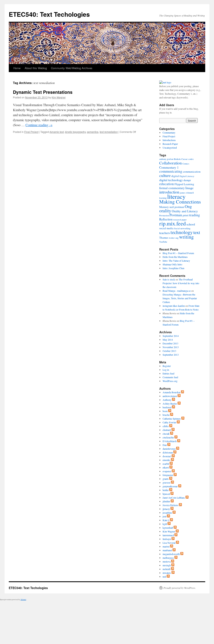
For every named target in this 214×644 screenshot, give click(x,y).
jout (164, 516)
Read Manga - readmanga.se (177, 290)
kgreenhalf (168, 527)
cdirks (166, 426)
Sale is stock (169, 279)
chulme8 (167, 429)
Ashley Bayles (170, 403)
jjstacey (166, 508)
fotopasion (168, 475)
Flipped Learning (184, 184)
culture (165, 175)
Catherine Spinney (172, 418)
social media (166, 228)
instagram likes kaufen (174, 305)
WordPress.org (170, 381)
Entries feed (168, 373)
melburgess (168, 557)
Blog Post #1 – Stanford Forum (178, 253)
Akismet (23, 599)
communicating (170, 171)
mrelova (167, 561)
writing (186, 236)
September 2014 (171, 335)
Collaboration (170, 162)
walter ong (173, 237)
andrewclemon (170, 396)
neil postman (176, 207)
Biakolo (177, 159)
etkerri (166, 467)
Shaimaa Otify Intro (172, 264)
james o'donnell (187, 192)
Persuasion (164, 215)
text (196, 232)
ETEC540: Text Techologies (49, 14)
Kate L (166, 520)
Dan (165, 445)
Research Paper (170, 143)
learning (163, 197)
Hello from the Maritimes (175, 256)
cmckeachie (168, 437)
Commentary (169, 132)
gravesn (166, 482)
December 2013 (170, 343)
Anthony (167, 399)
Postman (175, 215)
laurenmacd (168, 535)
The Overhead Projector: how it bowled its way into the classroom (181, 283)
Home (16, 68)
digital (175, 176)
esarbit (166, 463)
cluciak (166, 433)
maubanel (167, 550)
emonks (166, 460)
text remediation (109, 132)
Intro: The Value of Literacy (176, 260)
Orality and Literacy (185, 211)
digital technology (171, 180)
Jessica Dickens (170, 505)
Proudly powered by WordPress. (179, 587)
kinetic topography (75, 132)
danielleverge (169, 448)
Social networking (182, 228)
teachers (164, 233)
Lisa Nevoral (169, 542)
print (185, 215)
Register (167, 366)
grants (166, 478)
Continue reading (38, 125)
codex (191, 159)
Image (189, 188)
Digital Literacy (187, 176)
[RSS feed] (182, 392)
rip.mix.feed (172, 223)
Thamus (163, 237)
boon (165, 411)
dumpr (187, 180)
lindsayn (167, 539)
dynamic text (57, 132)
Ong (188, 206)
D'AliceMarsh (170, 441)
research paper (180, 219)
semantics (92, 132)
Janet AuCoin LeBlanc (174, 497)
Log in (166, 369)
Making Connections (180, 201)
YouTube (163, 241)
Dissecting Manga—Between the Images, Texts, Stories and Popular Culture (180, 298)
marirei (166, 546)
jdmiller (166, 501)
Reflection (166, 219)
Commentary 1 (169, 167)
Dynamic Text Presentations (43, 92)
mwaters (167, 572)
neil (164, 576)
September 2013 (171, 354)
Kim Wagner (59, 97)
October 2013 (169, 351)
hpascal (166, 493)
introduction (169, 192)
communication (192, 171)
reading (194, 215)
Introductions (169, 140)
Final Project (31, 132)
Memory (164, 207)
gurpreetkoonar (170, 486)
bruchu (166, 414)
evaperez (167, 471)
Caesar (184, 159)
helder (166, 490)
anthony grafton (166, 159)
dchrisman (168, 452)
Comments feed (170, 377)
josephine (167, 512)
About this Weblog (36, 68)
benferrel (167, 407)
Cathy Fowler (169, 422)
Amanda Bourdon (171, 392)
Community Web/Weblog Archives (71, 68)
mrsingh (167, 565)
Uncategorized (170, 147)
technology (182, 232)
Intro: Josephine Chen (173, 268)
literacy (176, 196)
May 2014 (168, 339)
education (166, 183)
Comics (185, 163)
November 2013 (171, 347)
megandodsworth (171, 554)
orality (165, 210)
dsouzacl (167, 456)
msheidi (166, 569)
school (190, 224)
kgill (165, 524)
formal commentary (172, 188)
